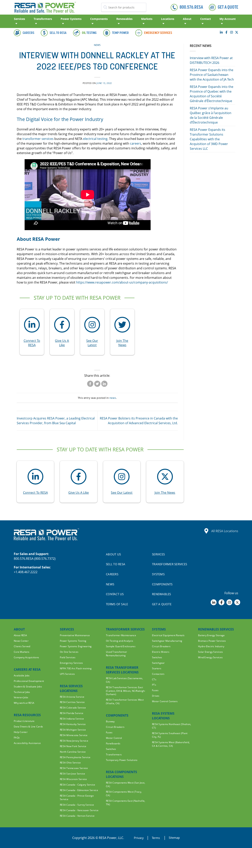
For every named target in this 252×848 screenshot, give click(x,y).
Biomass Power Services (212, 641)
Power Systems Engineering (76, 646)
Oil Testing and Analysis (119, 641)
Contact (205, 19)
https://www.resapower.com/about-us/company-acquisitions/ (121, 282)
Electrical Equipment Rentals (168, 635)
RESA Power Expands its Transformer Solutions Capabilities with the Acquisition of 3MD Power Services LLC (209, 139)
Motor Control (114, 738)
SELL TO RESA (115, 564)
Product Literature (24, 721)
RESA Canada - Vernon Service (77, 815)
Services (19, 19)
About (187, 19)
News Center (21, 641)
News (97, 45)
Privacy (139, 838)
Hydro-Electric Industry (211, 646)
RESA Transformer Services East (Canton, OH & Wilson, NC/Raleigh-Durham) (125, 691)
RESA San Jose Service (72, 773)
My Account (228, 19)
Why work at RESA (24, 703)
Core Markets (21, 652)
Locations (167, 19)
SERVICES (158, 554)
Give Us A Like (62, 342)
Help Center (21, 732)
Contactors (158, 674)
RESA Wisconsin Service (73, 779)
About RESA (20, 635)
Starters (156, 668)
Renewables (124, 19)
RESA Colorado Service (73, 707)
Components (99, 19)
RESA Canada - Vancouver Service (79, 810)
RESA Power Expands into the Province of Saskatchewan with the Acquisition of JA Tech (212, 75)
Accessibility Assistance (27, 743)
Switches (111, 749)
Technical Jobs (22, 692)
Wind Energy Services (210, 657)
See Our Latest (92, 342)
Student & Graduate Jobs (28, 686)
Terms (156, 838)
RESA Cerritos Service (72, 702)
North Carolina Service (73, 751)
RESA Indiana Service (72, 718)
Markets (146, 19)
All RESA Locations (224, 531)
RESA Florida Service (71, 713)
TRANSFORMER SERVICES (169, 564)
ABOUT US (113, 554)
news (112, 398)
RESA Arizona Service (72, 696)
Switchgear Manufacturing (167, 641)
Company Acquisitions (26, 657)
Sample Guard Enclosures (120, 646)
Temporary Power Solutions (122, 760)
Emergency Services (71, 663)
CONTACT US (115, 594)
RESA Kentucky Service (73, 724)
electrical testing (95, 139)
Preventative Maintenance (75, 635)
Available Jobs (22, 675)
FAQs (17, 737)
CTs (154, 679)
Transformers (43, 19)
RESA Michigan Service (73, 729)
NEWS (110, 584)
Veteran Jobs (21, 697)
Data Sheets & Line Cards (28, 726)
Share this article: (97, 375)
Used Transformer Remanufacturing (116, 653)
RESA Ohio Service (70, 762)
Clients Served (22, 646)
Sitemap (174, 838)
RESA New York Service (73, 746)
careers (135, 143)
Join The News (122, 342)
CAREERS (112, 574)
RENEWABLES (161, 594)
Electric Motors (160, 652)
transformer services (38, 139)
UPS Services (67, 674)
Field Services (68, 657)
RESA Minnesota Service (74, 735)
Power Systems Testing (73, 641)
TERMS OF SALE (117, 604)
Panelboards (113, 743)
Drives (155, 695)
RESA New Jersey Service (74, 740)
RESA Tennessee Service (74, 768)
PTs (154, 684)
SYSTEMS (158, 574)
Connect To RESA (32, 342)
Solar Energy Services (210, 652)
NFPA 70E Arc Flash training (76, 668)
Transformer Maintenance (121, 635)
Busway (110, 721)
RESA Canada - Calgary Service (77, 784)
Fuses (109, 732)
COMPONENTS (162, 584)
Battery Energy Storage (211, 635)
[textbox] (123, 7)
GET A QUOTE (161, 604)
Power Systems (71, 19)
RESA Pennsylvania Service (75, 757)
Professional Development (29, 681)
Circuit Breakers (115, 727)
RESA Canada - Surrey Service (77, 804)
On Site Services (69, 652)
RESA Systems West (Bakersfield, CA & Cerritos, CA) (171, 744)
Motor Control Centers (165, 701)
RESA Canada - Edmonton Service (79, 790)
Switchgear (158, 663)
